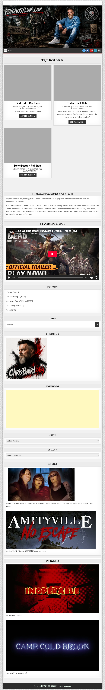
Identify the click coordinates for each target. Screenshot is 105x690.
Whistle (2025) (12, 292)
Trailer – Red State (77, 103)
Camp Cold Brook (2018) (16, 673)
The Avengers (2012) (15, 306)
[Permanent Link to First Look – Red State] (27, 83)
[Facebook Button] (87, 50)
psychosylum (20, 107)
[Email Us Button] (95, 50)
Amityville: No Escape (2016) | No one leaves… (26, 551)
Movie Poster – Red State (27, 165)
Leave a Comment (30, 108)
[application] (52, 254)
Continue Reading (29, 116)
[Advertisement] (52, 409)
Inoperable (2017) (13, 616)
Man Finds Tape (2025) (16, 297)
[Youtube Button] (91, 50)
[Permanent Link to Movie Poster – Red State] (27, 145)
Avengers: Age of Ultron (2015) (19, 301)
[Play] (9, 277)
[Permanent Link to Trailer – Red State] (77, 83)
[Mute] (91, 277)
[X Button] (84, 50)
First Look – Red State (28, 103)
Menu (9, 50)
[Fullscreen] (95, 277)
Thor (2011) (11, 310)
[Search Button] (99, 50)
